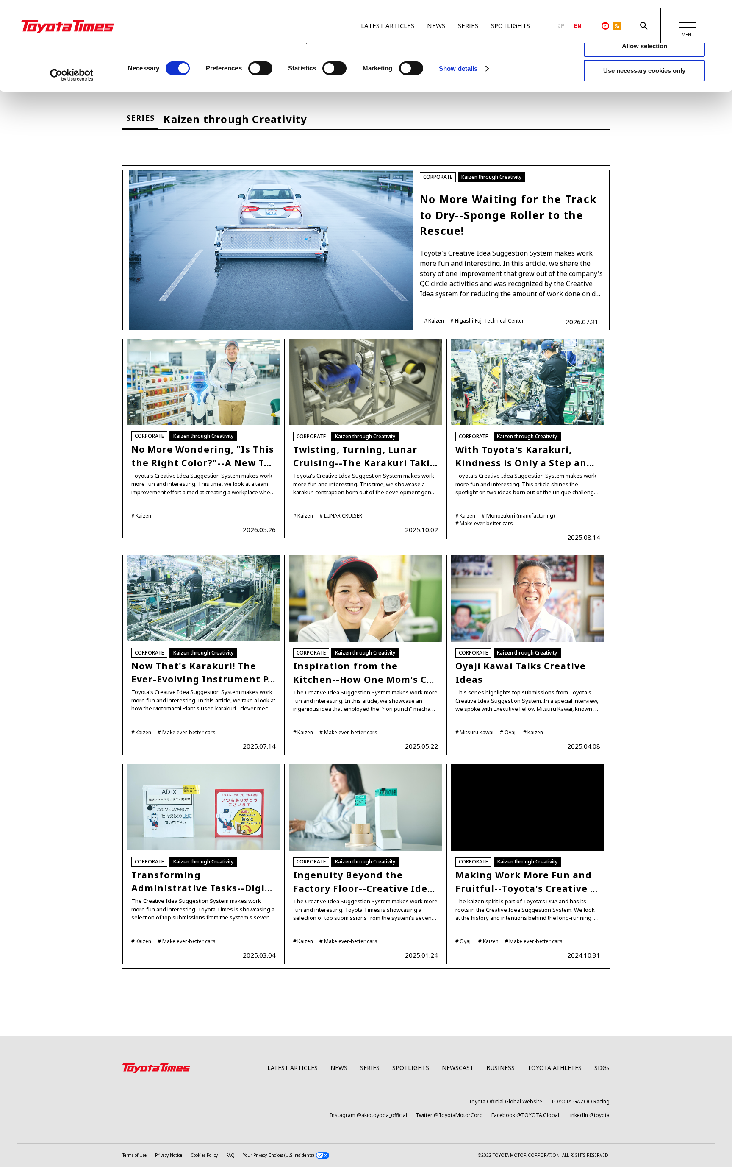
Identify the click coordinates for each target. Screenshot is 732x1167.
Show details (458, 68)
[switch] (260, 68)
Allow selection (644, 46)
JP (561, 25)
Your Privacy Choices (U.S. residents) (278, 1155)
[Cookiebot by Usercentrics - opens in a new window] (72, 75)
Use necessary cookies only (644, 70)
